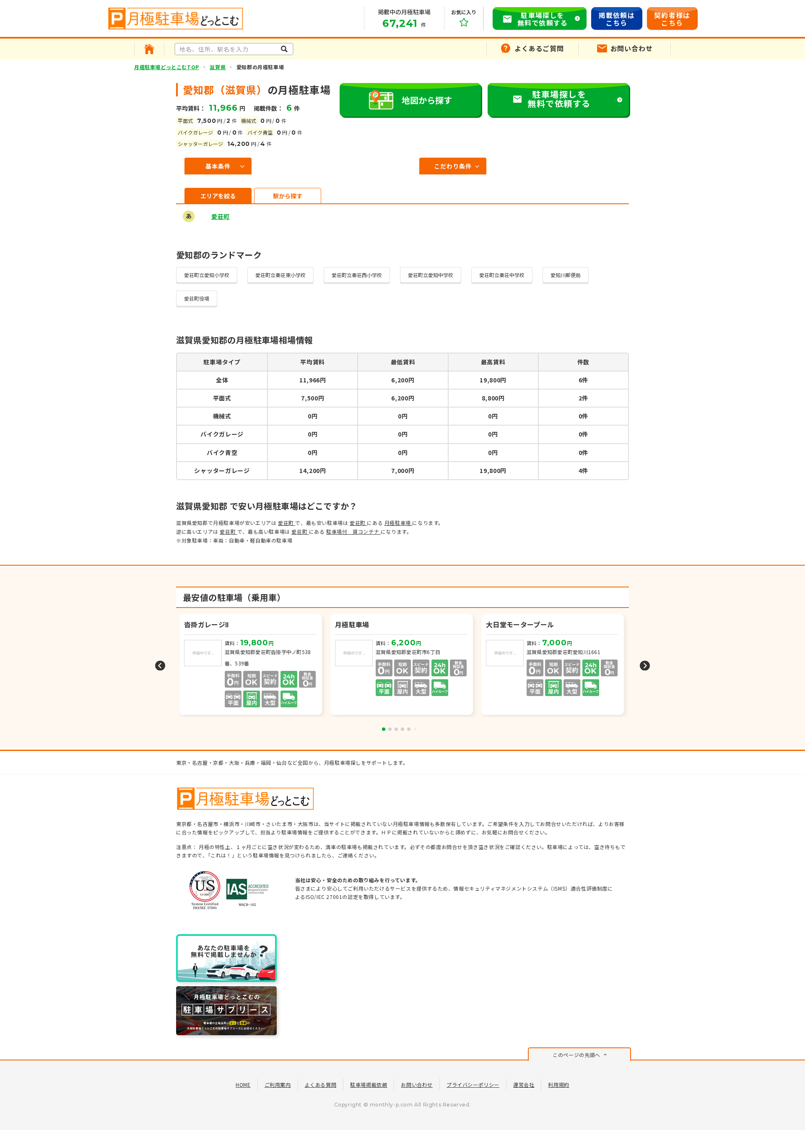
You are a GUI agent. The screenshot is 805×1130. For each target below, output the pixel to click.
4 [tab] (402, 729)
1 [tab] (383, 729)
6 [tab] (415, 729)
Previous (160, 665)
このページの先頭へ (576, 1054)
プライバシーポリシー (473, 1084)
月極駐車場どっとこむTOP (166, 66)
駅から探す (287, 196)
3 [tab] (396, 729)
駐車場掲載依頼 (368, 1084)
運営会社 (523, 1084)
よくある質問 (321, 1084)
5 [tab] (408, 729)
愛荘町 (220, 216)
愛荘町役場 (196, 298)
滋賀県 (218, 66)
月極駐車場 (398, 522)
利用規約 (558, 1084)
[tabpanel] (402, 665)
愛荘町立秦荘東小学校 (280, 274)
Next (645, 665)
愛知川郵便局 (566, 274)
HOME (243, 1084)
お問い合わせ (417, 1084)
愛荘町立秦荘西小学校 (357, 274)
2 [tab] (390, 729)
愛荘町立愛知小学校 (206, 274)
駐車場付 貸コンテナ (353, 531)
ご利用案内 (278, 1084)
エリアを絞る (218, 196)
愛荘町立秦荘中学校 (502, 274)
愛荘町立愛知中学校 (430, 274)
